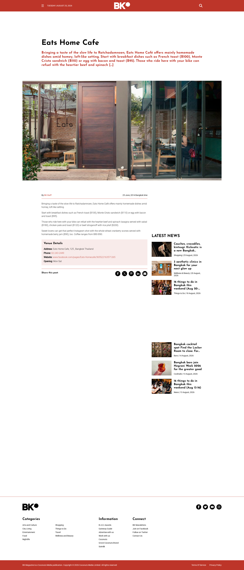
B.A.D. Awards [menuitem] (105, 525)
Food (24, 536)
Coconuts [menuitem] (103, 539)
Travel (58, 532)
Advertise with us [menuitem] (106, 532)
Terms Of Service (198, 565)
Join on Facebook (140, 529)
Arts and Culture (29, 525)
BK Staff (48, 195)
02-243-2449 (57, 253)
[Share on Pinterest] (131, 273)
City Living (26, 529)
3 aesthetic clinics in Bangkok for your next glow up (187, 265)
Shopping (59, 525)
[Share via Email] (144, 273)
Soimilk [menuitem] (102, 546)
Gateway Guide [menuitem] (105, 529)
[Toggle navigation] (43, 6)
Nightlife (26, 539)
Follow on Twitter (140, 532)
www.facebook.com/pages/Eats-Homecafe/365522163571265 (84, 257)
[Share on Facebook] (117, 273)
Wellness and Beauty (64, 536)
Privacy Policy (215, 565)
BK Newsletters (139, 525)
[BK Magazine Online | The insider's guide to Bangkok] (122, 5)
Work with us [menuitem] (104, 536)
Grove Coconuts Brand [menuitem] (109, 543)
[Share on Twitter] (124, 273)
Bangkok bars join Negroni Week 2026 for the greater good (188, 366)
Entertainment (28, 532)
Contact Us (137, 536)
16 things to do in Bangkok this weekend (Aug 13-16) (187, 384)
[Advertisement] (177, 211)
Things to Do (60, 529)
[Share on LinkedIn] (138, 273)
